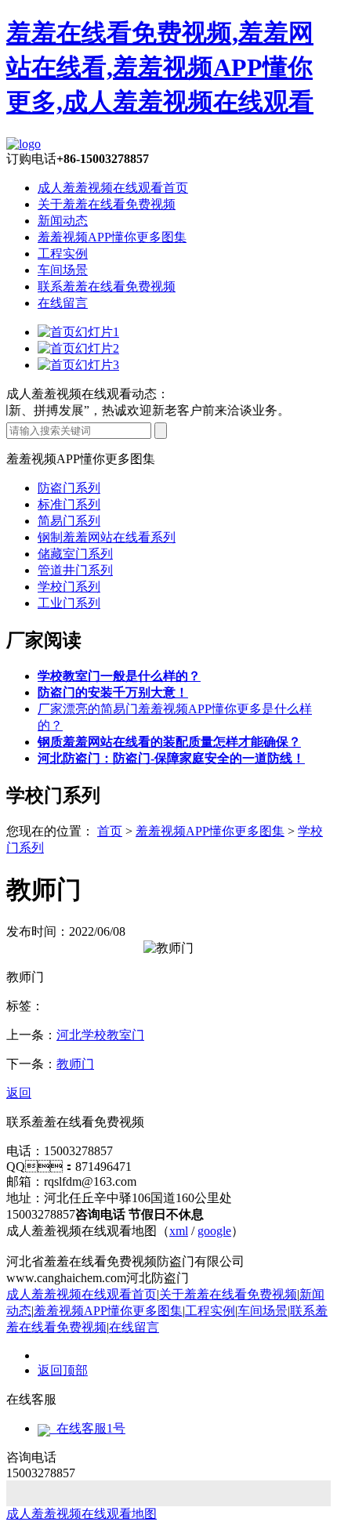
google (214, 1230)
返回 (18, 1093)
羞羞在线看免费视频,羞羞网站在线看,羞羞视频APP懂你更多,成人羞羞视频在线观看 (159, 67)
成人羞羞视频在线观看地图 (81, 1513)
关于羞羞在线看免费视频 (107, 204)
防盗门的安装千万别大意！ (113, 692)
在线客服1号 (87, 1428)
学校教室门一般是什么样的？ (119, 676)
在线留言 (63, 303)
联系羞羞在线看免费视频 (107, 286)
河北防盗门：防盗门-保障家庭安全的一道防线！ (171, 758)
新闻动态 (63, 220)
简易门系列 (69, 520)
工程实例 (63, 253)
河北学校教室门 (100, 1035)
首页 (109, 831)
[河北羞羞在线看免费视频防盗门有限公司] (23, 143)
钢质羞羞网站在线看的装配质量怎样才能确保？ (169, 741)
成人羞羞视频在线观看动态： (87, 393)
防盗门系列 (69, 488)
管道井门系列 (75, 570)
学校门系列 (69, 586)
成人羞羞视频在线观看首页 (113, 187)
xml (178, 1230)
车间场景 (63, 270)
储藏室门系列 (75, 553)
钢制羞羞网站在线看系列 (107, 537)
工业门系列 (69, 603)
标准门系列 (69, 504)
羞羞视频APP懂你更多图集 (112, 237)
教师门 (75, 1064)
